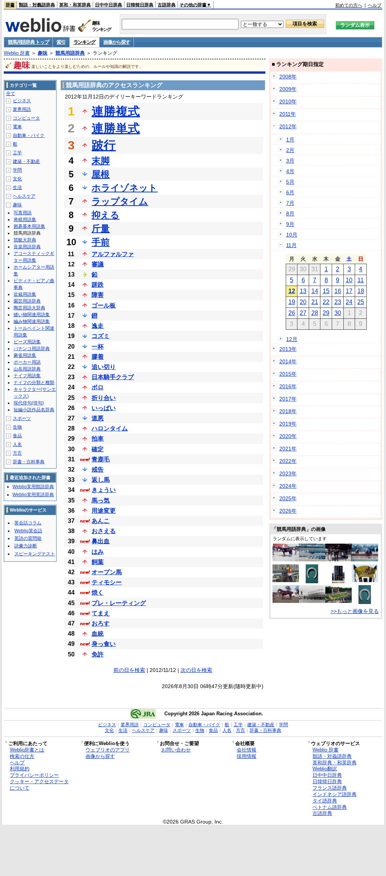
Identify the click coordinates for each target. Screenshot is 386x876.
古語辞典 (167, 5)
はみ (98, 552)
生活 (17, 187)
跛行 (104, 145)
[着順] (338, 581)
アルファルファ (113, 254)
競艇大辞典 (25, 240)
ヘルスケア (24, 196)
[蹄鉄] (312, 581)
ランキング (85, 42)
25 (360, 302)
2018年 (288, 411)
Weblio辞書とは (27, 750)
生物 (17, 427)
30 (337, 313)
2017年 (288, 399)
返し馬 (101, 479)
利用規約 (19, 768)
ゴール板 (104, 305)
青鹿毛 (101, 459)
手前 (101, 242)
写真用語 (23, 212)
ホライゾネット (125, 188)
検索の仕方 (22, 756)
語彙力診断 (25, 546)
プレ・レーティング (119, 603)
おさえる (104, 531)
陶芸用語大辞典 (29, 307)
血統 (98, 633)
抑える (105, 215)
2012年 (288, 126)
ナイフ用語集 (27, 375)
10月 (291, 235)
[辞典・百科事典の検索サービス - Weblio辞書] (40, 30)
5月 (290, 182)
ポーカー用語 (27, 362)
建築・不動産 (26, 161)
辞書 (10, 5)
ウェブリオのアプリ (108, 750)
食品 (17, 435)
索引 (61, 42)
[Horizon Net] (286, 580)
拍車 (98, 438)
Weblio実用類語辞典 (33, 486)
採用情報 (246, 756)
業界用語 (22, 109)
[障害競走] (365, 559)
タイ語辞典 (324, 801)
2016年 (288, 386)
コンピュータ (26, 118)
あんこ (101, 521)
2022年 (288, 461)
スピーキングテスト (34, 553)
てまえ (101, 613)
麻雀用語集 (25, 355)
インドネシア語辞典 (334, 794)
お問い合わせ (176, 750)
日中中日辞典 (108, 5)
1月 (290, 140)
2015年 (288, 374)
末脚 (101, 160)
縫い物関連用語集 (32, 314)
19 (291, 302)
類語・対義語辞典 (37, 5)
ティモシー (107, 582)
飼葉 (98, 562)
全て (10, 93)
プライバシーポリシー (34, 775)
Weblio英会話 (28, 530)
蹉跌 (98, 284)
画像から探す (116, 42)
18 (360, 291)
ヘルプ (374, 5)
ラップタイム (120, 201)
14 (314, 291)
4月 (290, 171)
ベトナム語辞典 (329, 807)
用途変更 (104, 510)
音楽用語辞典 (27, 246)
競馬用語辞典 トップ (28, 42)
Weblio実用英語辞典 (33, 494)
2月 (290, 150)
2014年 (288, 361)
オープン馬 (107, 572)
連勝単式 (116, 128)
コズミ (101, 336)
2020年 (288, 436)
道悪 (98, 418)
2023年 (288, 473)
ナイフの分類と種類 (34, 382)
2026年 (288, 511)
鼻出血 (101, 541)
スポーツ (22, 418)
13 (303, 291)
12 (291, 291)
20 (303, 302)
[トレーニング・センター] (312, 559)
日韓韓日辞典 (139, 5)
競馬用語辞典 (70, 53)
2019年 (288, 424)
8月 (290, 214)
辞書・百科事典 (28, 461)
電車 (17, 126)
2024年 (288, 486)
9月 (290, 224)
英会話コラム (27, 523)
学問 (17, 170)
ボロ (98, 387)
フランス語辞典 (329, 788)
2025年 (288, 498)
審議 (98, 264)
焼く (98, 592)
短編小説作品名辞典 (34, 409)
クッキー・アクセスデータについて (39, 785)
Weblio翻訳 (324, 768)
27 (303, 313)
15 (326, 291)
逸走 (98, 326)
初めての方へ (348, 5)
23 (337, 302)
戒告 (98, 469)
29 (326, 313)
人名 (17, 444)
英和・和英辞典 (75, 5)
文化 (17, 178)
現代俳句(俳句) (29, 403)
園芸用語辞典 (27, 301)
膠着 (98, 356)
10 (349, 280)
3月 (290, 161)
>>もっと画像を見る (355, 611)
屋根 (101, 174)
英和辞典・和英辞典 (334, 762)
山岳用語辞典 (27, 369)
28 (314, 313)
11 (360, 280)
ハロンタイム (110, 428)
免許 (98, 654)
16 (337, 291)
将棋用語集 (25, 219)
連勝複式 (116, 111)
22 (326, 302)
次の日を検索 (196, 670)
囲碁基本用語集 (29, 226)
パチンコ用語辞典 (32, 348)
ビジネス (22, 100)
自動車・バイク (28, 135)
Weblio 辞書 (17, 53)
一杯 (98, 346)
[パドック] (338, 601)
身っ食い (104, 644)
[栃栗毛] (286, 601)
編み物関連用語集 (32, 321)
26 (291, 313)
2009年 (288, 89)
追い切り (104, 367)
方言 (17, 453)
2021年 (288, 449)
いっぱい (104, 408)
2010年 (288, 101)
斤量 (101, 228)
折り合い (104, 398)
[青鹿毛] (286, 559)
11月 (291, 245)
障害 (98, 295)
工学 (17, 152)
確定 (98, 449)
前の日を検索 (129, 670)
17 (349, 291)
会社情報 (246, 750)
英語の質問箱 (27, 538)
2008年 (288, 77)
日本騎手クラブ (113, 377)
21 (314, 302)
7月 (290, 203)
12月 (291, 339)
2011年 (287, 114)
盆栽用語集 (25, 294)
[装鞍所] (338, 559)
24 (349, 302)
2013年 (288, 349)
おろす (101, 623)
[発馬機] (312, 601)
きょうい (104, 490)
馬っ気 (101, 500)
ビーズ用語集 (27, 341)
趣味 (42, 53)
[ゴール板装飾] (365, 580)
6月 (290, 192)
